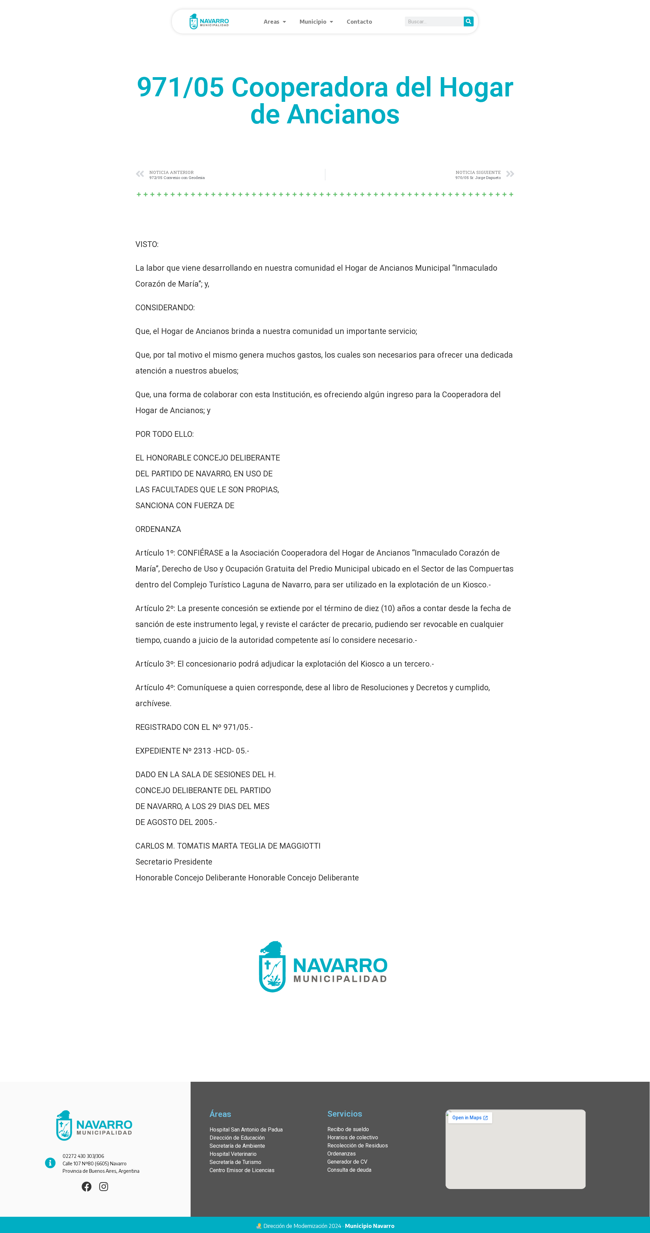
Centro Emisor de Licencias (242, 1170)
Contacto (359, 21)
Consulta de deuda (349, 1170)
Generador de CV (347, 1162)
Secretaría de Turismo (235, 1162)
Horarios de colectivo (352, 1137)
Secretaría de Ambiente (237, 1146)
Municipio (313, 21)
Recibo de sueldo (348, 1129)
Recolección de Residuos (357, 1145)
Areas (271, 21)
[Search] (469, 21)
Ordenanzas (341, 1153)
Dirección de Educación (237, 1138)
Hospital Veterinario (233, 1154)
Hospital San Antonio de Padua (246, 1129)
